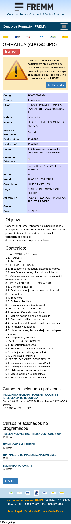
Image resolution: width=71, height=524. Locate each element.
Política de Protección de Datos (44, 511)
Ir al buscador (56, 85)
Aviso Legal (14, 511)
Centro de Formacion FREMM (25, 499)
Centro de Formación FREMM (25, 26)
